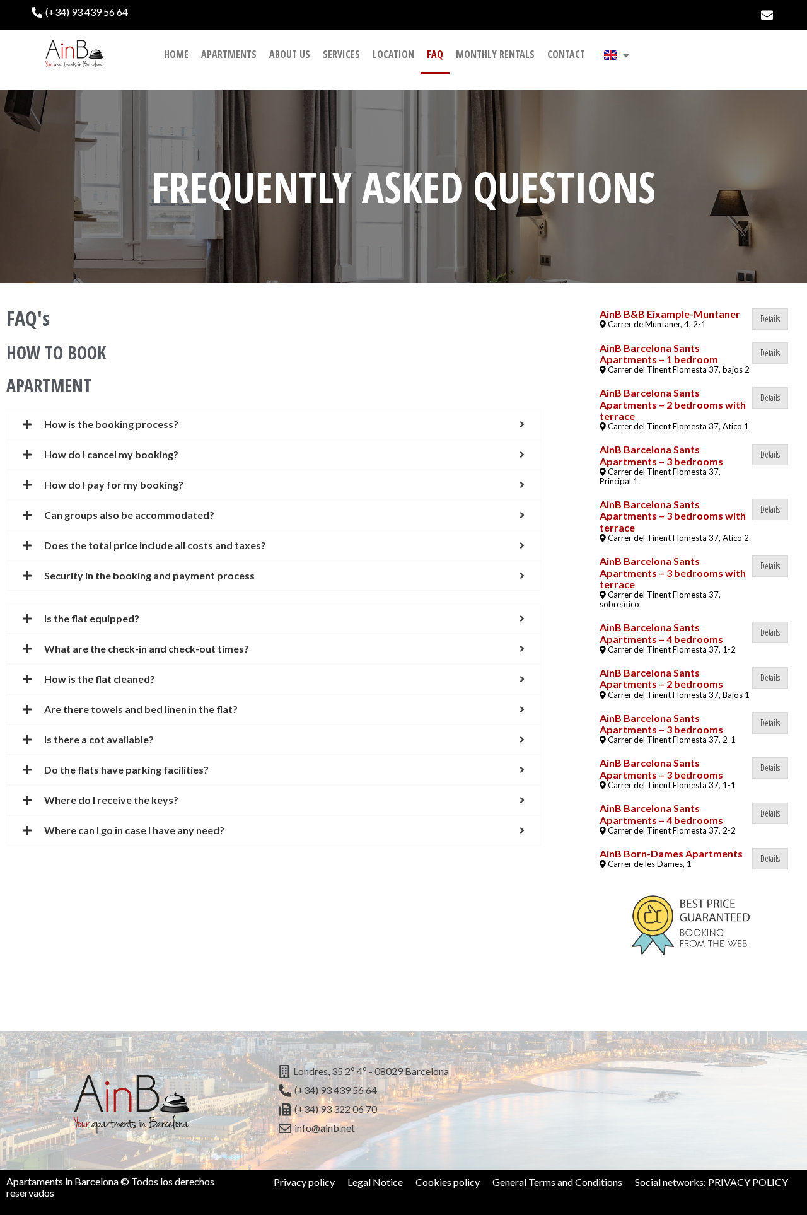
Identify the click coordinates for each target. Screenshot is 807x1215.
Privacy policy (304, 1182)
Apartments (229, 54)
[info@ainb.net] (404, 1128)
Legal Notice (375, 1182)
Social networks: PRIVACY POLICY (711, 1182)
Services (341, 54)
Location (393, 54)
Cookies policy (447, 1182)
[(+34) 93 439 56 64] (214, 12)
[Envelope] (766, 14)
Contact (566, 54)
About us (289, 54)
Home (176, 54)
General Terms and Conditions (557, 1182)
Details (770, 319)
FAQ (435, 54)
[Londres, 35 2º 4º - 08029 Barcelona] (404, 1071)
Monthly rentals (495, 54)
